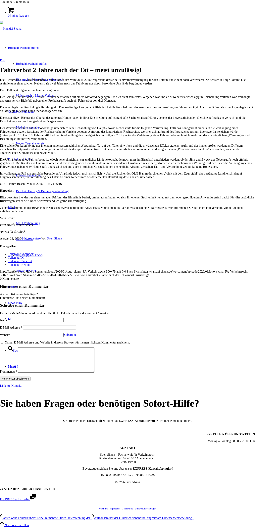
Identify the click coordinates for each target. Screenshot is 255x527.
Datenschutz (128, 508)
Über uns (103, 508)
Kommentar (8, 371)
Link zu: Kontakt (11, 385)
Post (2, 60)
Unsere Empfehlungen (145, 508)
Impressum (115, 508)
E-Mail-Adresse (11, 327)
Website (5, 335)
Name (5, 320)
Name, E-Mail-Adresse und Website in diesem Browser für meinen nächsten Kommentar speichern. (67, 342)
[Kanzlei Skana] (11, 28)
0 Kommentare (31, 238)
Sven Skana (54, 238)
